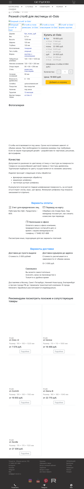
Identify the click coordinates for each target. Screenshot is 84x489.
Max (10, 472)
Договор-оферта (45, 472)
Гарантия (43, 467)
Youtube (11, 467)
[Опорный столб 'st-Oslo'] (20, 21)
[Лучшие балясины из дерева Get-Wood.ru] (50, 116)
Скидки (12, 9)
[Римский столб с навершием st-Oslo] (16, 133)
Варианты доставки (42, 249)
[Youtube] (38, 481)
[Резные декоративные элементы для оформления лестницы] (33, 116)
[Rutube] (53, 481)
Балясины (14, 7)
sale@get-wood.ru (15, 474)
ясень (30, 34)
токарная (28, 48)
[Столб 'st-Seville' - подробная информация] (25, 422)
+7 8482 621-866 (14, 463)
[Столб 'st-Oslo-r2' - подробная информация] (25, 320)
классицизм (29, 71)
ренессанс (28, 69)
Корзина (42, 461)
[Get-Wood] (9, 12)
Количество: (50, 72)
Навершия (45, 7)
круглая (27, 54)
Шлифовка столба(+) (57, 65)
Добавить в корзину (58, 82)
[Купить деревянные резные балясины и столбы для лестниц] (42, 2)
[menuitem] (17, 6)
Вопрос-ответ (44, 470)
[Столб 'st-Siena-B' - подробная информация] (59, 371)
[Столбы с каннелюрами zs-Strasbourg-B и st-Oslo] (16, 116)
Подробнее (25, 351)
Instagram (12, 465)
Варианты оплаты (42, 203)
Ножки (59, 7)
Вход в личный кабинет (48, 465)
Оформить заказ (45, 463)
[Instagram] (30, 481)
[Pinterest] (46, 481)
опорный (27, 51)
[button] (10, 2)
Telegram (12, 470)
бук (25, 34)
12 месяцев (28, 92)
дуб (34, 34)
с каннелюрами (29, 55)
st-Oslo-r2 (28, 95)
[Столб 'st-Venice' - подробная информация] (59, 320)
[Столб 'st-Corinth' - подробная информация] (25, 371)
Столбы (29, 7)
